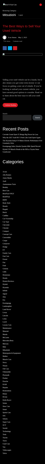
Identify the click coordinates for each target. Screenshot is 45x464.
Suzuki (5, 428)
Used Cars (6, 444)
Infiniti (5, 290)
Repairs (5, 388)
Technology (7, 431)
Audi (4, 181)
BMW (5, 200)
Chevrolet (6, 225)
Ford (4, 265)
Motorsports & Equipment (12, 353)
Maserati (6, 331)
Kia (4, 300)
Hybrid (5, 284)
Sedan (5, 403)
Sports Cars (7, 413)
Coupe (5, 240)
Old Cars (6, 369)
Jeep (4, 297)
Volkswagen (7, 450)
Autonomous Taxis (9, 184)
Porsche (5, 381)
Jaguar (5, 294)
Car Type (6, 222)
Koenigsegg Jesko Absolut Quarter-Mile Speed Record (22, 146)
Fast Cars (6, 256)
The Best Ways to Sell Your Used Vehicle (22, 28)
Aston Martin (7, 178)
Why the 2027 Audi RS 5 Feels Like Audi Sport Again (21, 137)
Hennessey (6, 275)
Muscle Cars (7, 359)
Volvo (5, 453)
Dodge (5, 247)
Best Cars (6, 190)
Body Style (6, 203)
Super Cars (6, 422)
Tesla (4, 434)
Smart (5, 409)
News (5, 362)
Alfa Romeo (7, 175)
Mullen (5, 356)
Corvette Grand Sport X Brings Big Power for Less (20, 134)
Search (5, 114)
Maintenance (7, 328)
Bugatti (5, 209)
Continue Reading (10, 105)
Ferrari (5, 259)
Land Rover (7, 309)
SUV (4, 425)
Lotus (5, 319)
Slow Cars (6, 406)
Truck (5, 441)
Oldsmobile (7, 372)
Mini (4, 347)
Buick (5, 212)
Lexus (5, 312)
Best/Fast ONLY (8, 194)
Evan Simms (12, 37)
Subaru (5, 419)
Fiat (4, 262)
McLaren (6, 337)
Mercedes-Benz (8, 341)
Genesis (5, 269)
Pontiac (5, 378)
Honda (5, 278)
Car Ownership (8, 219)
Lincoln (5, 316)
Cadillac (5, 215)
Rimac (5, 394)
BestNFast (6, 197)
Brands (5, 206)
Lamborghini (7, 306)
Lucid (5, 322)
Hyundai (6, 287)
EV (4, 250)
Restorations (7, 391)
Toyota (5, 438)
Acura (5, 172)
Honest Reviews (8, 281)
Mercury (6, 344)
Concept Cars (7, 234)
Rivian (5, 397)
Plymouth (6, 375)
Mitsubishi (6, 350)
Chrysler (6, 228)
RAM (5, 384)
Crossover (6, 244)
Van (4, 447)
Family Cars (7, 253)
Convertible (7, 237)
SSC (4, 416)
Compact (6, 231)
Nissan (5, 366)
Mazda (5, 334)
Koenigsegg (7, 303)
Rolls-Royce (7, 400)
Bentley (5, 187)
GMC (5, 272)
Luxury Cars (7, 325)
